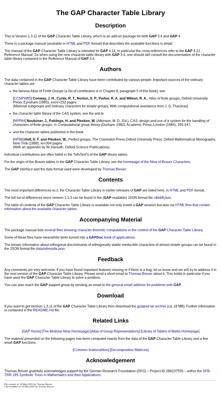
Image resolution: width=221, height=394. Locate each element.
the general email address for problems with (143, 285)
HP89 (18, 139)
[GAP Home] (31, 331)
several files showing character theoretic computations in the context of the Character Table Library (123, 230)
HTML (71, 43)
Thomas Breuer (114, 169)
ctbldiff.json (162, 197)
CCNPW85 (22, 98)
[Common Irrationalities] (91, 350)
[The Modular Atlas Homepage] (65, 331)
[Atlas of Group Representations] (115, 331)
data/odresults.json (50, 248)
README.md (43, 310)
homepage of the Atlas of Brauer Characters (156, 162)
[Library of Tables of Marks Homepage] (170, 331)
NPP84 (19, 121)
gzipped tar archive (151, 306)
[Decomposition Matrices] (129, 350)
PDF (86, 43)
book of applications (112, 237)
